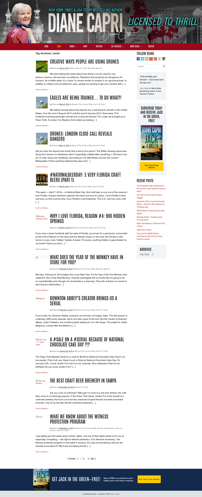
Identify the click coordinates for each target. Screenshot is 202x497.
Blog (59, 47)
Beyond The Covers (80, 104)
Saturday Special (94, 68)
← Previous (71, 459)
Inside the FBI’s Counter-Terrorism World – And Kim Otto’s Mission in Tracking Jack (151, 204)
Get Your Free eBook (152, 166)
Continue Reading (41, 89)
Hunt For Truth (81, 68)
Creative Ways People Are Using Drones (84, 62)
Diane (54, 68)
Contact (151, 47)
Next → (93, 459)
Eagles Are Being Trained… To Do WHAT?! (85, 98)
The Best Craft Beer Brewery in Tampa (83, 381)
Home (46, 47)
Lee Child (144, 88)
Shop (85, 47)
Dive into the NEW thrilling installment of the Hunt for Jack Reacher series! (149, 236)
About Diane (134, 47)
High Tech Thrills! (144, 229)
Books (72, 47)
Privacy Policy (114, 494)
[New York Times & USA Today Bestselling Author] (101, 42)
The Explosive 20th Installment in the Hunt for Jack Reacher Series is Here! (151, 188)
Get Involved (116, 47)
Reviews (99, 47)
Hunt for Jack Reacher (106, 428)
